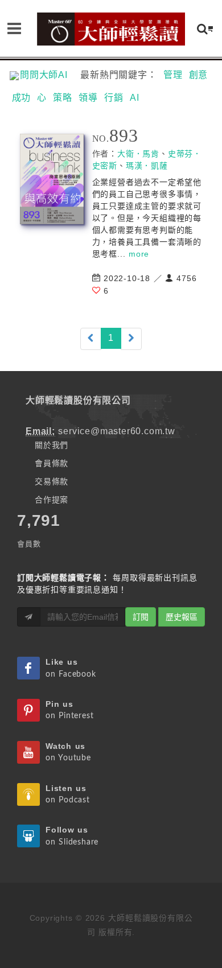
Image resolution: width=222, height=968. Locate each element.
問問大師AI (48, 75)
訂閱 (141, 616)
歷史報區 (182, 616)
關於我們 (51, 445)
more (139, 253)
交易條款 (51, 481)
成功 (21, 97)
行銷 (114, 97)
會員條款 (51, 463)
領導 (88, 97)
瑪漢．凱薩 (147, 165)
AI (134, 97)
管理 (173, 75)
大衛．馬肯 (138, 153)
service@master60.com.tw (116, 431)
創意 (198, 75)
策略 (62, 97)
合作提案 (51, 499)
